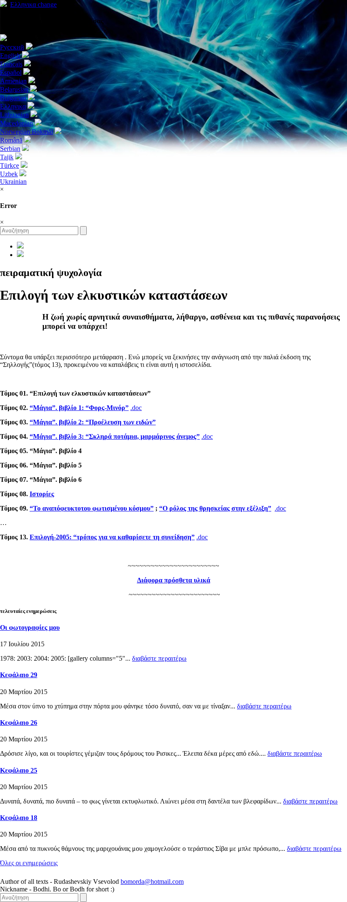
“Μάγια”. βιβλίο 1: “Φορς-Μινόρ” (79, 407)
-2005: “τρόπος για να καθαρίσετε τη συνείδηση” (112, 537)
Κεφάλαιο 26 (18, 722)
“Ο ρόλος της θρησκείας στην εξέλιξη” (215, 508)
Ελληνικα (33, 4)
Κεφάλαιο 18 (18, 817)
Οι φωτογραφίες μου (30, 627)
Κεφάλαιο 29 (18, 674)
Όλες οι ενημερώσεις (29, 862)
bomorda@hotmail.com (152, 881)
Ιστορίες (42, 493)
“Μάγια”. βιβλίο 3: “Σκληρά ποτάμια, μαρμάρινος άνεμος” (115, 436)
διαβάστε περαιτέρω (159, 658)
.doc (136, 407)
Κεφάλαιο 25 (18, 770)
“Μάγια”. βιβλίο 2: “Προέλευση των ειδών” (93, 422)
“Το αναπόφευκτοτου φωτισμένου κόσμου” (92, 508)
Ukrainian (13, 181)
